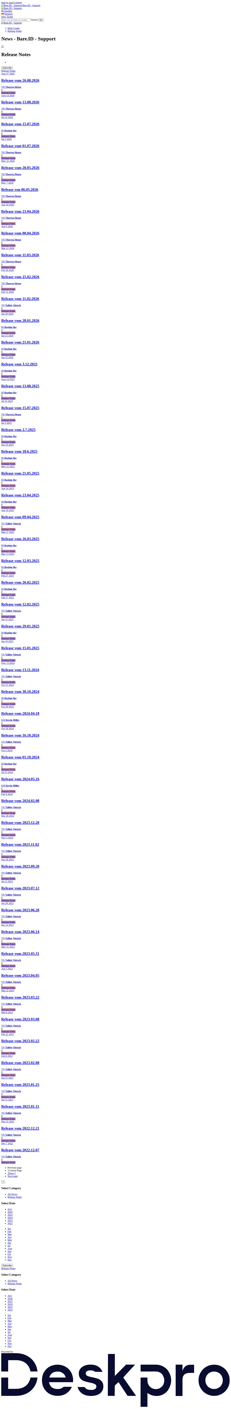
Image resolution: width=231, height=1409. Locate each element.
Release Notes (15, 31)
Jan (9, 1228)
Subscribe (7, 68)
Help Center (14, 28)
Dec (10, 1259)
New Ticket (7, 16)
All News (12, 1194)
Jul (9, 1245)
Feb (9, 1231)
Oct (9, 1254)
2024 (10, 1217)
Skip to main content (11, 2)
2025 (10, 1215)
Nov (10, 1257)
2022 (10, 1223)
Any (10, 1209)
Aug (10, 1248)
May (10, 1240)
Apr (9, 1237)
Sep (9, 1251)
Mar (10, 1234)
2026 (10, 1212)
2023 (10, 1220)
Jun (9, 1243)
